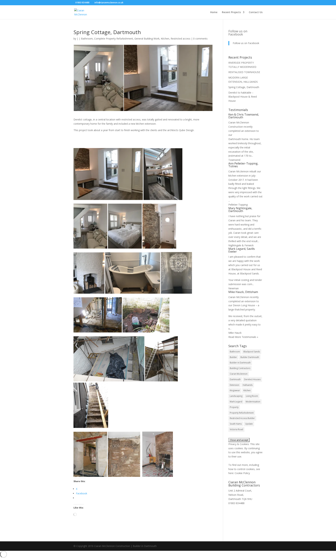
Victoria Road (236, 429)
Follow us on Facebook (237, 32)
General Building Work (146, 38)
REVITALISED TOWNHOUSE (244, 72)
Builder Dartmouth (249, 357)
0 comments (200, 38)
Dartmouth (235, 379)
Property (234, 407)
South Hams (236, 423)
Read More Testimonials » (243, 337)
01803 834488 (236, 503)
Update (249, 423)
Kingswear (235, 390)
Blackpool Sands (251, 351)
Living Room (252, 396)
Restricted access (180, 38)
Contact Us (255, 12)
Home (213, 12)
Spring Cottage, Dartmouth (243, 87)
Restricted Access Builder (242, 418)
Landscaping (236, 396)
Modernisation (253, 401)
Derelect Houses (252, 379)
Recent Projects (231, 12)
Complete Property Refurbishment (113, 38)
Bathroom (87, 38)
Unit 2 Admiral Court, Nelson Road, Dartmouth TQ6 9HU (240, 495)
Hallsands (248, 385)
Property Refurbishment (242, 412)
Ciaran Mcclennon (238, 373)
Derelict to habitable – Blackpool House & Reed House (242, 97)
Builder (233, 357)
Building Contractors (240, 368)
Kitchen (165, 38)
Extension (234, 385)
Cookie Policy (242, 473)
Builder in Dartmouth (240, 362)
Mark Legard (236, 401)
